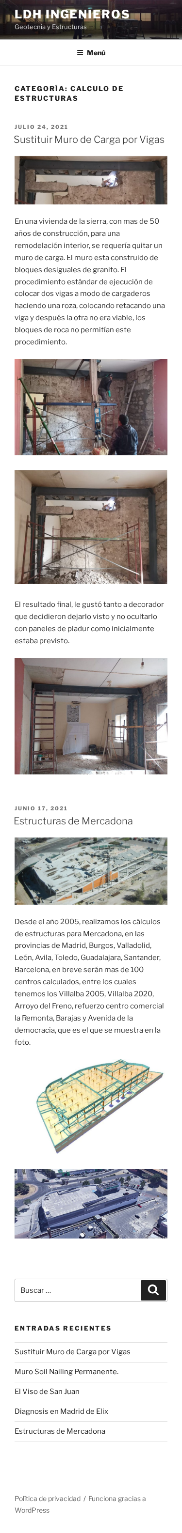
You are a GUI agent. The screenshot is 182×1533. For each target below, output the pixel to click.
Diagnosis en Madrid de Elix (61, 1411)
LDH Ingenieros (73, 14)
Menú (96, 52)
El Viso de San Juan (47, 1391)
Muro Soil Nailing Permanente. (66, 1371)
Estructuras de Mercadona (73, 821)
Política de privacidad (48, 1498)
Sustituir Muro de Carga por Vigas (89, 139)
